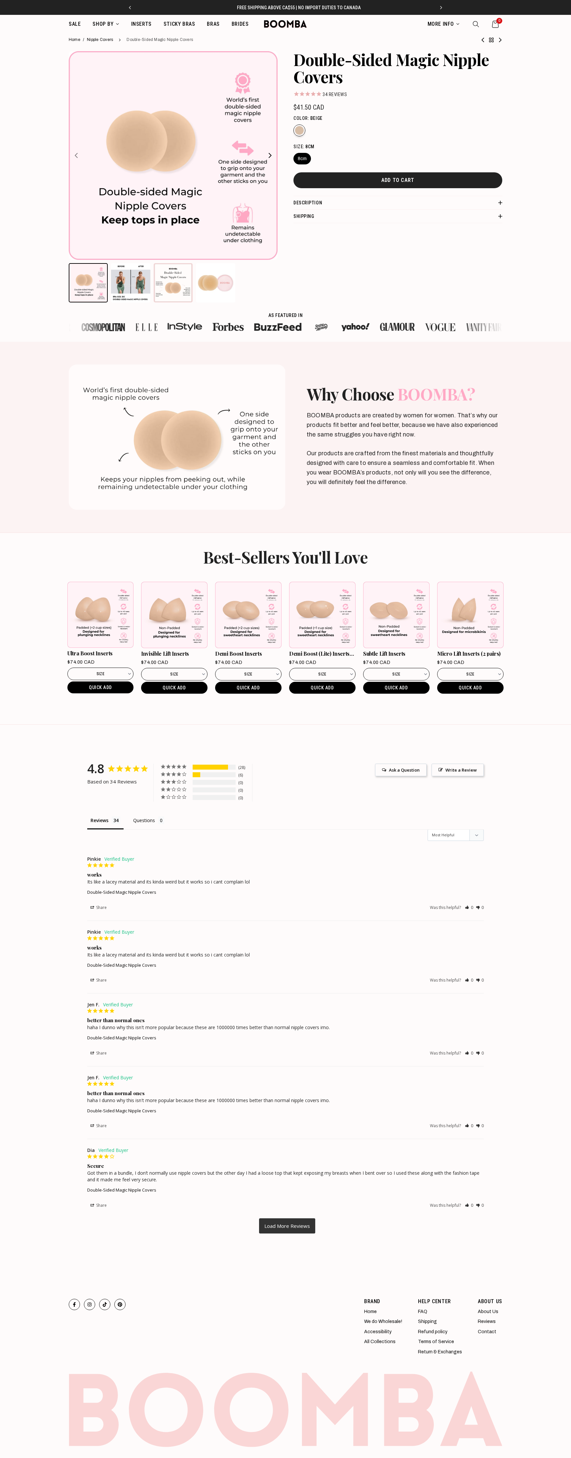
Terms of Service (436, 1341)
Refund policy (432, 1331)
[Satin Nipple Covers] (482, 40)
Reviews (487, 1321)
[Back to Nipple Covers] (491, 40)
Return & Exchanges (440, 1351)
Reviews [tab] (99, 820)
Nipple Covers (100, 39)
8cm (302, 158)
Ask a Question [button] (404, 770)
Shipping (427, 1321)
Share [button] (101, 907)
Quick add (100, 687)
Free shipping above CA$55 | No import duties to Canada (286, 7)
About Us (488, 1311)
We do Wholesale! (383, 1321)
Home (74, 39)
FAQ (422, 1311)
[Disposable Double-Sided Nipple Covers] (500, 40)
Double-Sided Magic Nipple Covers (121, 892)
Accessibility (378, 1331)
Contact (487, 1331)
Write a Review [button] (461, 770)
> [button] (287, 1225)
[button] (469, 907)
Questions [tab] (144, 820)
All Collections (380, 1341)
